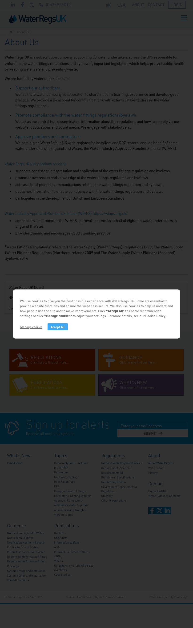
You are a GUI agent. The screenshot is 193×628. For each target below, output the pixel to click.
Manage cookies (31, 327)
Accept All (57, 327)
